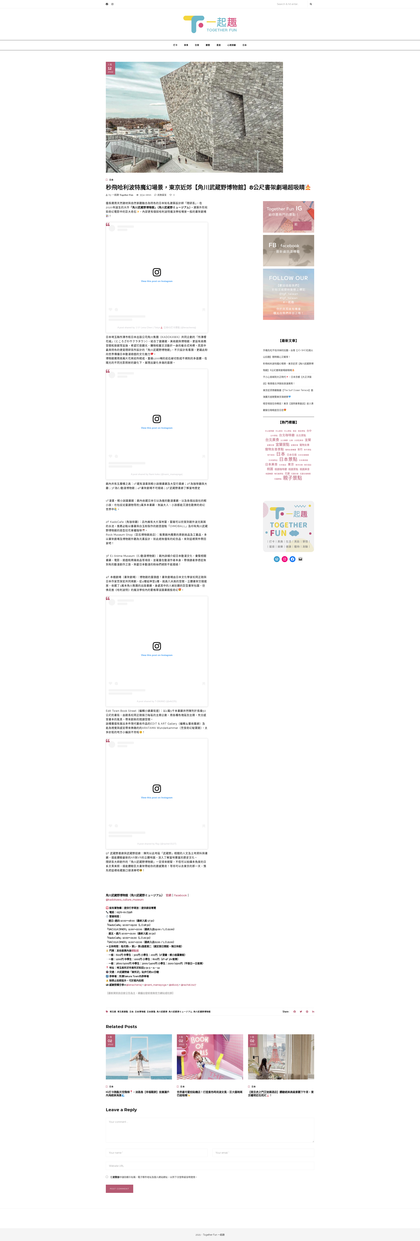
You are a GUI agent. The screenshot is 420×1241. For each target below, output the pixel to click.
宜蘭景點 (282, 444)
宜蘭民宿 (294, 445)
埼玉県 (113, 1012)
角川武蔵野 (162, 1012)
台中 (309, 430)
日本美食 (271, 464)
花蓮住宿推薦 (305, 474)
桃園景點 (293, 469)
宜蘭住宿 (270, 445)
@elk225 (173, 984)
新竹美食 (271, 455)
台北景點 (301, 435)
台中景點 (274, 436)
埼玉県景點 (122, 1012)
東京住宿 (299, 465)
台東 (291, 440)
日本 (244, 45)
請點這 (135, 950)
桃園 (270, 469)
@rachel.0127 (188, 984)
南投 (294, 431)
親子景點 (292, 478)
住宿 (197, 45)
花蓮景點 (278, 479)
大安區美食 (298, 440)
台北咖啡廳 (287, 435)
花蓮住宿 (294, 474)
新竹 (300, 449)
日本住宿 (292, 454)
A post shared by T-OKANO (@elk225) (157, 701)
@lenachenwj (134, 984)
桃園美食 (305, 469)
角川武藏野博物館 (202, 1012)
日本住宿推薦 (303, 455)
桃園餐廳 (269, 474)
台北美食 (272, 440)
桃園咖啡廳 (281, 469)
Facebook (180, 895)
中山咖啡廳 (269, 431)
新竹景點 (307, 450)
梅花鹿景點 (278, 474)
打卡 (175, 45)
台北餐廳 (284, 440)
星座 (219, 45)
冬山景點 (287, 431)
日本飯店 (282, 465)
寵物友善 (304, 444)
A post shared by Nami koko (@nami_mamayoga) (157, 474)
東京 (291, 464)
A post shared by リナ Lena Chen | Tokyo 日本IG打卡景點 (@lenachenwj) (156, 327)
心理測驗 (231, 45)
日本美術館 (303, 460)
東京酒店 (307, 465)
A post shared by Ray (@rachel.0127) (156, 843)
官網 (168, 895)
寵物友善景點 (274, 449)
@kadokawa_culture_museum (125, 899)
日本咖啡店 (273, 460)
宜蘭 (308, 440)
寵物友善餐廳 (290, 450)
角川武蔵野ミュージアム (180, 1012)
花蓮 (287, 473)
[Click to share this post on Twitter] (301, 1011)
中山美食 (279, 431)
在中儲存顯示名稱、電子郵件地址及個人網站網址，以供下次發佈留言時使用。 (154, 1177)
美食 (186, 45)
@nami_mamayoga (155, 984)
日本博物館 (140, 1012)
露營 (208, 45)
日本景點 (288, 459)
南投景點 (301, 431)
